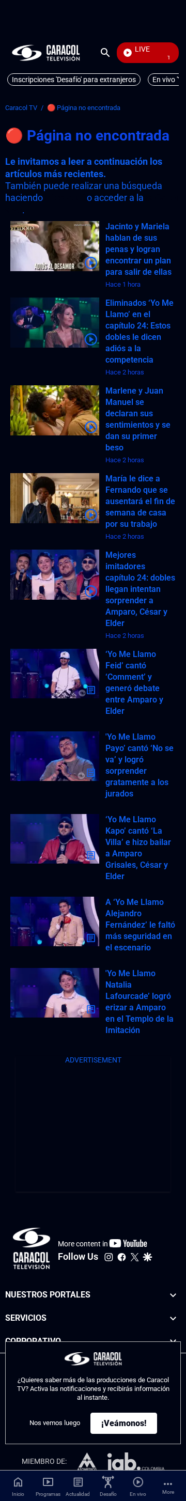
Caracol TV (21, 108)
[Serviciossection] (173, 1317)
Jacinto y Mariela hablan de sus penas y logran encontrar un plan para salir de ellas (138, 249)
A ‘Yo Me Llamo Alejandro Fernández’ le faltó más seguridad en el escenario (140, 924)
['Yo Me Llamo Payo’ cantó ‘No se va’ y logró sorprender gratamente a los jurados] (54, 756)
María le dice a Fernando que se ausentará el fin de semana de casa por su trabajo (140, 501)
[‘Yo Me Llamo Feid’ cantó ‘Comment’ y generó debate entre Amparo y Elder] (54, 674)
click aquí (65, 197)
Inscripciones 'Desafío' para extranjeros (74, 79)
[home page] (46, 52)
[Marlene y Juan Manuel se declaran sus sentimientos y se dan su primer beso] (54, 410)
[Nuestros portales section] (173, 1295)
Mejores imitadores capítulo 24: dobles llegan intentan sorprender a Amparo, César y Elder (140, 589)
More (168, 1492)
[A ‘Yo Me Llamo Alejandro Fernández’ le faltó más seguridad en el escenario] (54, 922)
